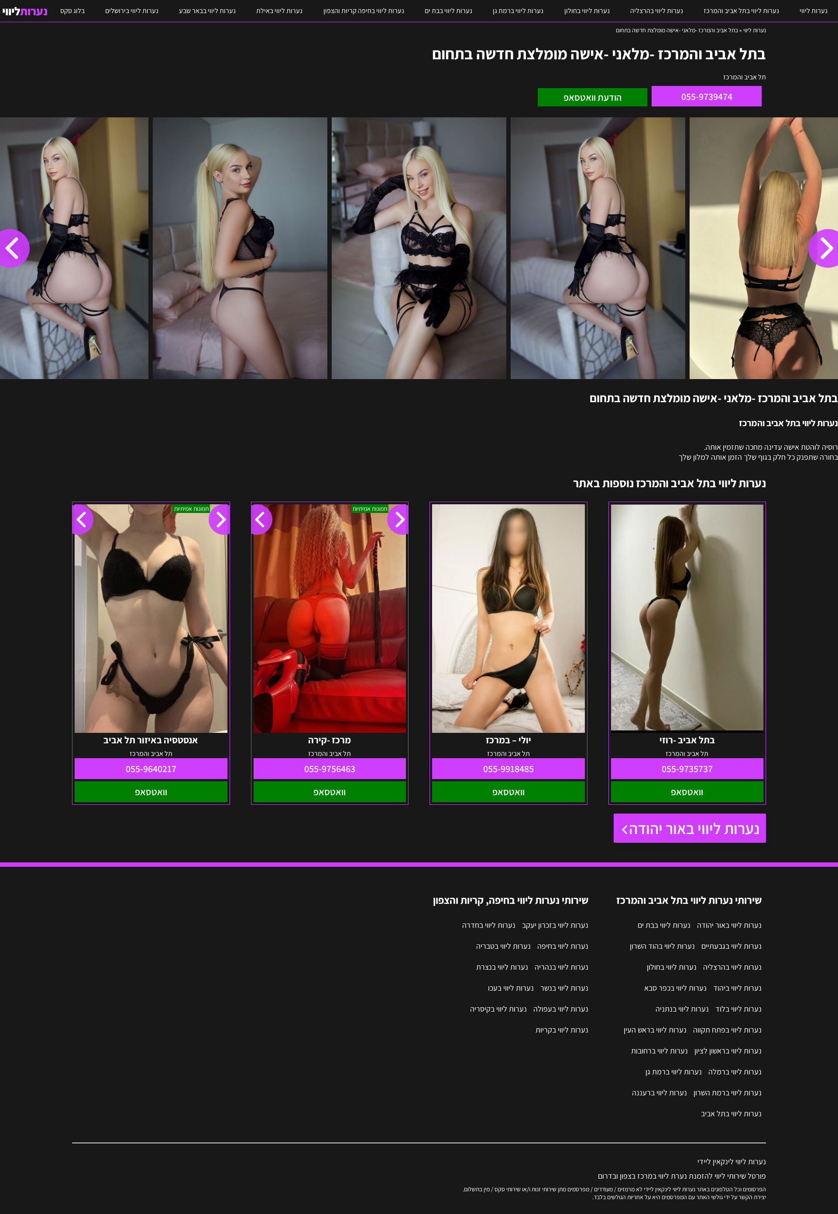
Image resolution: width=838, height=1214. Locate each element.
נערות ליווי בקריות (562, 1030)
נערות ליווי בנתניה (682, 1009)
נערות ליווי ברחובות (659, 1051)
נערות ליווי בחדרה (488, 925)
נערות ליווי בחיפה (562, 946)
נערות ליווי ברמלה (735, 1072)
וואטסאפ (687, 792)
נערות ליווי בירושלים (131, 10)
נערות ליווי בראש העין (655, 1030)
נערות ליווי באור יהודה (694, 828)
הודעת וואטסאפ (592, 97)
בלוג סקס (72, 10)
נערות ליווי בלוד (738, 1009)
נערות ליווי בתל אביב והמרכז (741, 10)
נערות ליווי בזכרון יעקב (555, 925)
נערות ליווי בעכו (511, 988)
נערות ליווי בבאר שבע (207, 10)
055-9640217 (151, 769)
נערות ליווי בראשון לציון (728, 1051)
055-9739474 (706, 96)
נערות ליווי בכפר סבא (675, 988)
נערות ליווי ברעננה (659, 1092)
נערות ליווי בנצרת (502, 967)
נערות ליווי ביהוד (737, 988)
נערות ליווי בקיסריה (498, 1009)
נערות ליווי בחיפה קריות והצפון (363, 10)
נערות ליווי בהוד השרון (662, 946)
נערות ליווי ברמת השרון (728, 1092)
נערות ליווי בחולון (587, 10)
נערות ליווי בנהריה (561, 967)
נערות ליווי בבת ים (448, 10)
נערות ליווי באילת (279, 10)
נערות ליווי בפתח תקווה (727, 1030)
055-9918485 (508, 769)
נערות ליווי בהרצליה (656, 10)
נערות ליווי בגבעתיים (731, 946)
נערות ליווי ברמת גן (518, 10)
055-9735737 (687, 769)
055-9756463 (329, 769)
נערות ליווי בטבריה (503, 946)
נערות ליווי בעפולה (560, 1009)
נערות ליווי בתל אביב (731, 1113)
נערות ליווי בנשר (564, 988)
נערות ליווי (814, 10)
